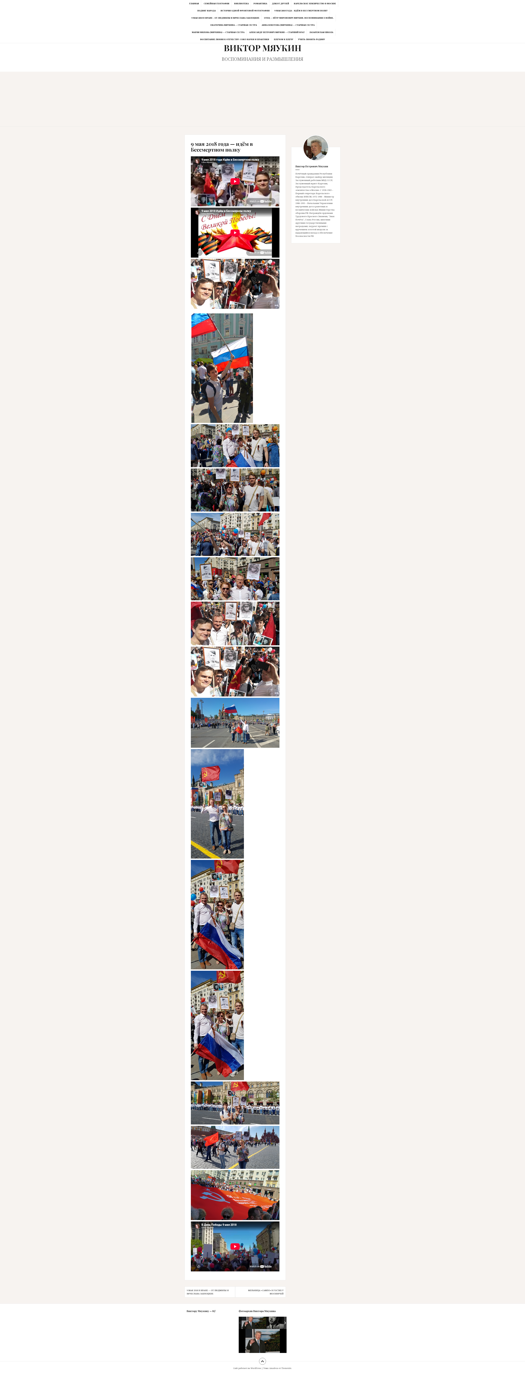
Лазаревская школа (321, 32)
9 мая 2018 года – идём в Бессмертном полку (301, 10)
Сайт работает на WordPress (247, 1368)
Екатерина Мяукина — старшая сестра (233, 25)
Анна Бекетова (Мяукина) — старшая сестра (288, 25)
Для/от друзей (280, 3)
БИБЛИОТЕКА (241, 3)
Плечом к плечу (283, 39)
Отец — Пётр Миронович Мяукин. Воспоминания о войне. (299, 18)
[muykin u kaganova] (254, 1322)
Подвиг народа (206, 10)
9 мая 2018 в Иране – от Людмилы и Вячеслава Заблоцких (225, 18)
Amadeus (273, 1368)
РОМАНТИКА (260, 3)
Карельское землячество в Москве (315, 3)
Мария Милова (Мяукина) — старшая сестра (218, 32)
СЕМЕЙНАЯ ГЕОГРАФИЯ (216, 3)
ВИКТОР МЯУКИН (262, 47)
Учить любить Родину (311, 39)
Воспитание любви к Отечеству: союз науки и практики (234, 39)
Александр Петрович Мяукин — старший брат (277, 32)
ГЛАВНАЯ (194, 3)
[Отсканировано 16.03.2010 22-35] (279, 1323)
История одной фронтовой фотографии (245, 10)
